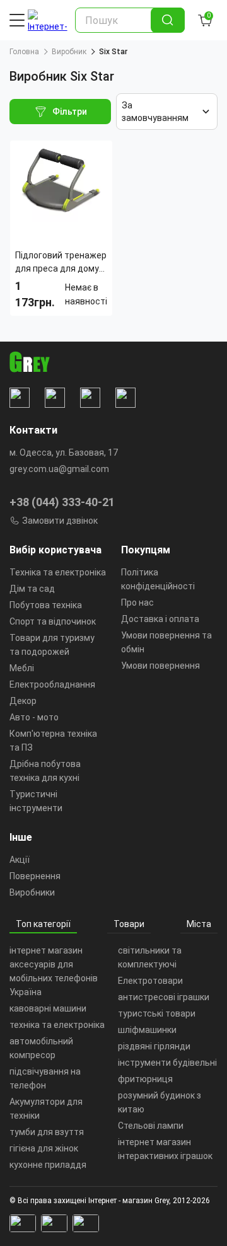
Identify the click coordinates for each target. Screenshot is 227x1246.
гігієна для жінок (43, 1148)
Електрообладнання (52, 684)
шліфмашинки (147, 1030)
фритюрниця (145, 1079)
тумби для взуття (46, 1132)
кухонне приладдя (47, 1165)
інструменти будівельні (167, 1063)
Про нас (137, 602)
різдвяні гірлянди (154, 1046)
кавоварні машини (47, 1008)
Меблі (21, 668)
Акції (19, 860)
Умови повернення (160, 665)
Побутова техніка (45, 605)
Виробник (69, 51)
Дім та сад (32, 589)
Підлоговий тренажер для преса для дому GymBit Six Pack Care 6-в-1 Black (61, 262)
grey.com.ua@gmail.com (59, 469)
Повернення (35, 876)
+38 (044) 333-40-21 (62, 502)
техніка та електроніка (57, 1025)
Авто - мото (34, 717)
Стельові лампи (150, 1126)
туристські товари (156, 1013)
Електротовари (150, 981)
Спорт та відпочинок (52, 621)
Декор (23, 701)
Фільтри (69, 112)
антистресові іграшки (163, 997)
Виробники (32, 892)
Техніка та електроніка (57, 572)
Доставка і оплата (160, 619)
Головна (24, 51)
